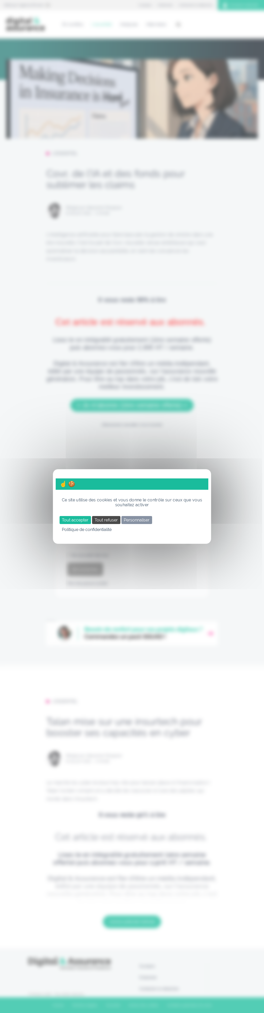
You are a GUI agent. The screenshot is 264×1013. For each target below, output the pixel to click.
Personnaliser (137, 520)
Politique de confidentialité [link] (87, 529)
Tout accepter (75, 520)
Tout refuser (106, 520)
